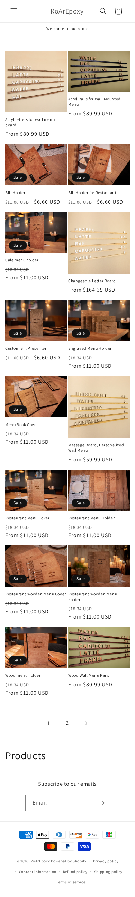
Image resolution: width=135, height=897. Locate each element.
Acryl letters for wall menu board (30, 122)
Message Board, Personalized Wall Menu (96, 447)
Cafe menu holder (22, 260)
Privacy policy (106, 861)
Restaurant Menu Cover (27, 518)
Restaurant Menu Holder (91, 518)
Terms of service (70, 882)
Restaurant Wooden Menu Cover (35, 593)
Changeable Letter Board (92, 280)
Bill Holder (15, 192)
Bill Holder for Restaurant (92, 192)
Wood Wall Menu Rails (88, 675)
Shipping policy (108, 871)
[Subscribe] (102, 803)
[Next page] (86, 723)
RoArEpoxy (40, 861)
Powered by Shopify (69, 861)
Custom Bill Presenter (26, 348)
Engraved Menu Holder (90, 348)
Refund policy (75, 871)
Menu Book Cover (21, 424)
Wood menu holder (23, 675)
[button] (13, 11)
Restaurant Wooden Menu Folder (92, 596)
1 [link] (48, 723)
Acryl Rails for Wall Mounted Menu (94, 101)
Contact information (37, 871)
